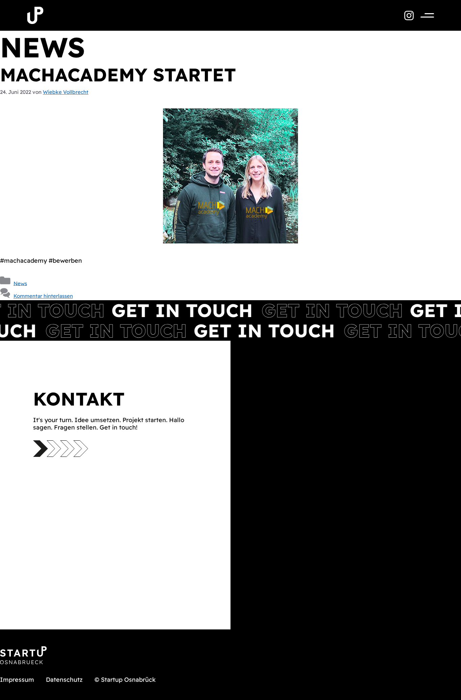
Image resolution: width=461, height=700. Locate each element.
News (20, 283)
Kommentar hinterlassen (43, 296)
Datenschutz (64, 679)
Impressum (17, 679)
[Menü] (424, 15)
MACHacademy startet (118, 74)
